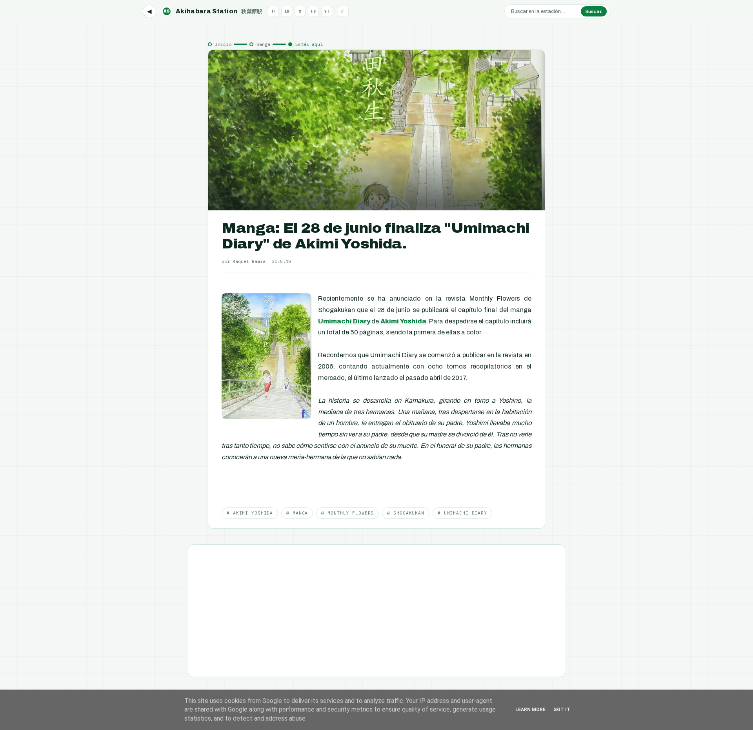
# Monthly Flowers (347, 513)
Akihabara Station (213, 11)
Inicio (223, 44)
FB (313, 11)
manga (263, 44)
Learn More (530, 709)
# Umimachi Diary (462, 513)
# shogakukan (405, 513)
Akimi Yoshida (403, 321)
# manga (297, 513)
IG (286, 11)
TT (273, 11)
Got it (561, 709)
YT (326, 11)
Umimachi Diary (344, 321)
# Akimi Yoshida (250, 513)
